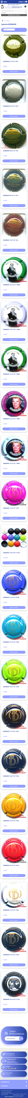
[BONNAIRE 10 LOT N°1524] (14, 225)
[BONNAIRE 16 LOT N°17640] (14, 672)
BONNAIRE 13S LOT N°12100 (11, 553)
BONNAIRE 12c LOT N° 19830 (11, 374)
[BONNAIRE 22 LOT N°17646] (14, 940)
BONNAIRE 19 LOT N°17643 (11, 821)
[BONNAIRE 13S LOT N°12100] (14, 538)
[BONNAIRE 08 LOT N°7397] (14, 136)
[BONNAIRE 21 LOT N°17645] (14, 895)
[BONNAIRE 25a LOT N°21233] (14, 984)
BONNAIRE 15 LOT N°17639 (11, 642)
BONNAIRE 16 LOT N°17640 (11, 687)
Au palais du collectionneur (7, 1090)
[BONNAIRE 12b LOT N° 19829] (14, 314)
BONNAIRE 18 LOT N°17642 (11, 776)
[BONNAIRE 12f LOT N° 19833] (14, 448)
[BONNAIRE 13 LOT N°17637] (14, 493)
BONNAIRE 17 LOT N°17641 (11, 731)
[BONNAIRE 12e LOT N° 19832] (14, 404)
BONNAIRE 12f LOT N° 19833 (11, 463)
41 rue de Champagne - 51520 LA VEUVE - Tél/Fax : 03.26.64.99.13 (6, 1093)
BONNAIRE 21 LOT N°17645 (11, 910)
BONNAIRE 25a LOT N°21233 (11, 999)
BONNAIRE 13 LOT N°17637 (11, 508)
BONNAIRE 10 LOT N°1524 (10, 240)
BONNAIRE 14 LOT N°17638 (11, 597)
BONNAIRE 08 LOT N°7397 (10, 151)
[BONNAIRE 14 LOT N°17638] (14, 582)
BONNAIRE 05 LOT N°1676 (10, 106)
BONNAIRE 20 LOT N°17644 (11, 865)
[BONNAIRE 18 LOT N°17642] (14, 761)
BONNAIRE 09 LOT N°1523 (10, 195)
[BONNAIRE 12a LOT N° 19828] (14, 270)
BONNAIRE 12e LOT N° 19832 (11, 419)
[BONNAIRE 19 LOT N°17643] (14, 806)
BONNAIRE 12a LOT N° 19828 (11, 285)
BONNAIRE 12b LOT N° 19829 (11, 329)
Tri (2, 29)
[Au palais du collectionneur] (11, 7)
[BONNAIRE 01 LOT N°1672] (14, 46)
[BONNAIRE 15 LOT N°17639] (14, 627)
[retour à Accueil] (2, 21)
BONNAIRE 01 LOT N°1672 (10, 61)
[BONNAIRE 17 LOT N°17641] (14, 716)
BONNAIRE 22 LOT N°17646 (11, 955)
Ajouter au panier (14, 71)
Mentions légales (9, 1096)
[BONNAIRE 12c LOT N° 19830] (14, 359)
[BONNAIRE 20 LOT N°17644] (14, 850)
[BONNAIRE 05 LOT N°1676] (14, 91)
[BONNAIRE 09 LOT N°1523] (14, 180)
